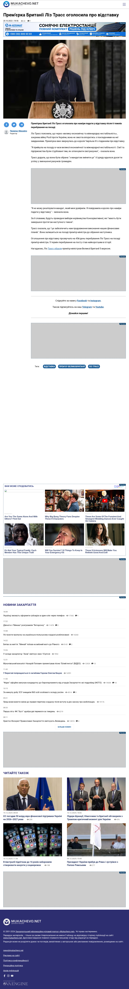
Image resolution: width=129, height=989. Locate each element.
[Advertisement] (78, 186)
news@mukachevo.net (13, 950)
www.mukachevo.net (12, 938)
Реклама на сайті (11, 955)
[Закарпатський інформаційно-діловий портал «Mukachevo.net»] (20, 4)
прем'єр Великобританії (72, 366)
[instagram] (8, 976)
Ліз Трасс (94, 366)
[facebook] (4, 976)
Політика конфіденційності (16, 960)
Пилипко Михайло (18, 131)
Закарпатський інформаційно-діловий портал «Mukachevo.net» (45, 931)
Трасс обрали (55, 248)
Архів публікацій (11, 970)
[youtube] (12, 976)
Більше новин (64, 727)
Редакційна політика (13, 965)
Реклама (64, 29)
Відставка (49, 366)
